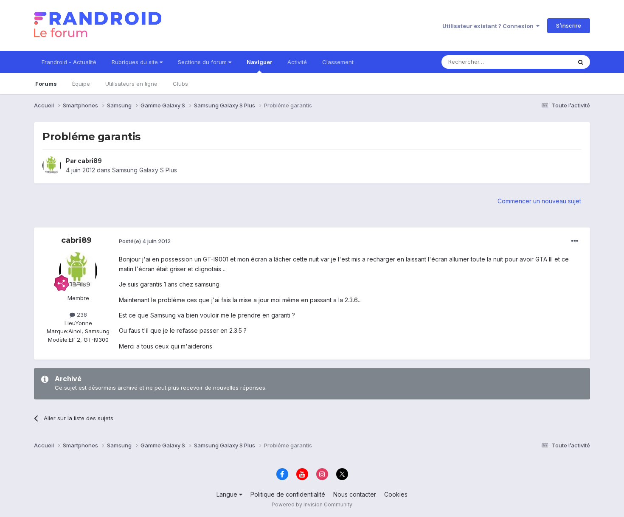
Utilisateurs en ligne (131, 83)
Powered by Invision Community (312, 504)
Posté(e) (145, 241)
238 (81, 314)
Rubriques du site (136, 62)
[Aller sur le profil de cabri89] (51, 165)
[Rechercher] (580, 62)
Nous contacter (354, 494)
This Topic (546, 62)
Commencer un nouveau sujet (539, 201)
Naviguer (259, 62)
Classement (338, 62)
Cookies (396, 494)
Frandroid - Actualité (69, 62)
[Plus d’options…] (574, 241)
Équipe (81, 83)
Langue (227, 494)
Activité (297, 62)
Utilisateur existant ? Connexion (489, 25)
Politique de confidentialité (287, 494)
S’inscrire (568, 25)
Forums (46, 83)
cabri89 (90, 160)
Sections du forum (203, 62)
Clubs (180, 83)
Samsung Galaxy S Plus (144, 170)
